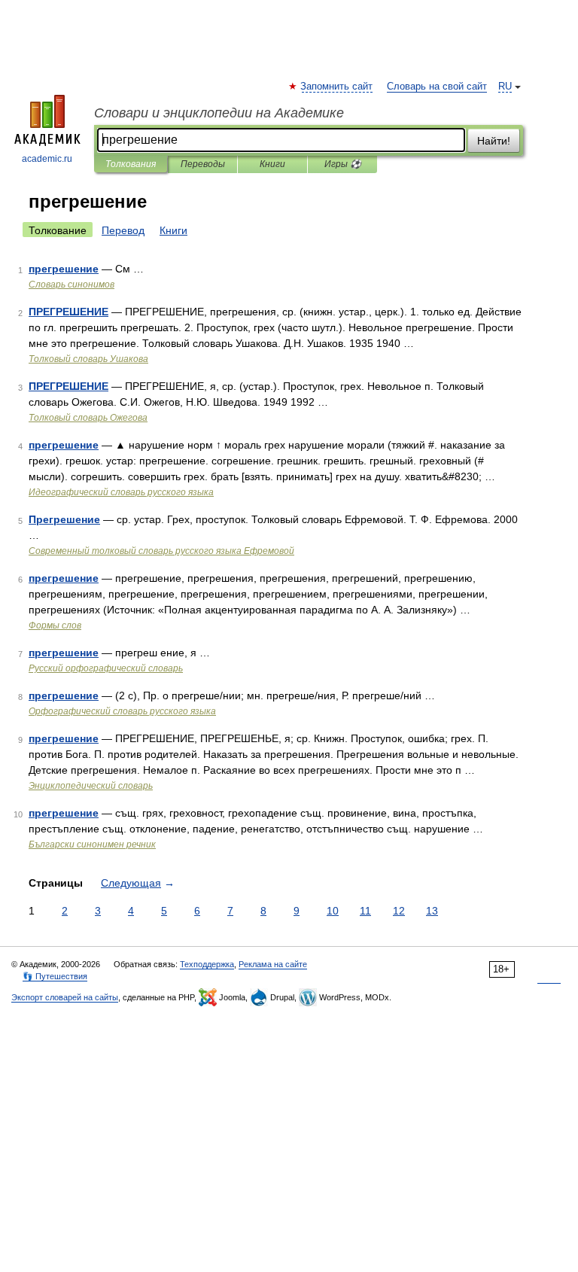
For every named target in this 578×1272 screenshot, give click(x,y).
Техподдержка (207, 964)
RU (505, 86)
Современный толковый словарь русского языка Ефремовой (161, 551)
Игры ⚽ (342, 164)
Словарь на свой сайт (437, 86)
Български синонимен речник (92, 844)
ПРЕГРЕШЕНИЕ (68, 312)
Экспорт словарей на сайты (64, 997)
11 (365, 911)
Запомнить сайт (337, 86)
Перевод (123, 230)
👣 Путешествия (55, 976)
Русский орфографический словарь (106, 668)
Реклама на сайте (273, 964)
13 (432, 911)
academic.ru (47, 159)
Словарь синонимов (71, 284)
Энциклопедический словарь (91, 786)
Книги (272, 164)
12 (399, 911)
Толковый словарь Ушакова (88, 359)
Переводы (203, 164)
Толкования (130, 164)
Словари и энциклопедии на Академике (219, 112)
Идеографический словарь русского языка (121, 492)
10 (333, 911)
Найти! (493, 141)
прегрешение (64, 269)
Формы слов (55, 625)
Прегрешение (64, 519)
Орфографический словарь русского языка (122, 711)
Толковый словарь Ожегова (88, 417)
